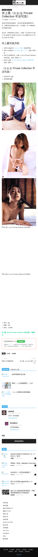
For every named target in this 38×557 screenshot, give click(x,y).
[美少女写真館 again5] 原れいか (22, 481)
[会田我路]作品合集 (18, 374)
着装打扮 (18, 549)
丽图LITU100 (7, 511)
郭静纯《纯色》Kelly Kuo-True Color (23, 463)
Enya (4, 536)
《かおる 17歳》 (19, 48)
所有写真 (5, 503)
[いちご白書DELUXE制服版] (6, 394)
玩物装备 (24, 549)
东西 (16, 551)
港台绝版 (5, 505)
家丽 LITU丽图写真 (7, 361)
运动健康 (30, 549)
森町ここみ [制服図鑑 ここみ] (22, 383)
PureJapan (6, 533)
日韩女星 (5, 519)
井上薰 (8, 353)
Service (6, 19)
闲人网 (19, 555)
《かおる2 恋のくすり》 (21, 50)
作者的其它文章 (14, 369)
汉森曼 (12, 458)
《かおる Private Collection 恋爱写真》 (23, 60)
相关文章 (5, 369)
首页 (3, 7)
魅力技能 (6, 549)
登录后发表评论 (12, 418)
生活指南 (12, 549)
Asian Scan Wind (8, 522)
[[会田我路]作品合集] (6, 376)
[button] (35, 2)
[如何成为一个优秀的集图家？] (5, 475)
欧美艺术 (5, 516)
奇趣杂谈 (10, 551)
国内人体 (5, 514)
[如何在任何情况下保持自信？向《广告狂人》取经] (5, 456)
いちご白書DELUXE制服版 (21, 392)
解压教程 (5, 539)
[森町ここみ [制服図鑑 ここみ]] (6, 385)
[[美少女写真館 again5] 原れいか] (5, 484)
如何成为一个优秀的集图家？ (21, 472)
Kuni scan (6, 530)
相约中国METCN (8, 508)
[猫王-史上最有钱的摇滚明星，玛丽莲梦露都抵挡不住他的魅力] (5, 492)
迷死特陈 (13, 495)
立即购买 (21, 341)
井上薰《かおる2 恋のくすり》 (28, 362)
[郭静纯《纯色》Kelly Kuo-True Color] (5, 466)
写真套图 (8, 7)
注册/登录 (27, 551)
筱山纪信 (5, 525)
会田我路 (15, 7)
